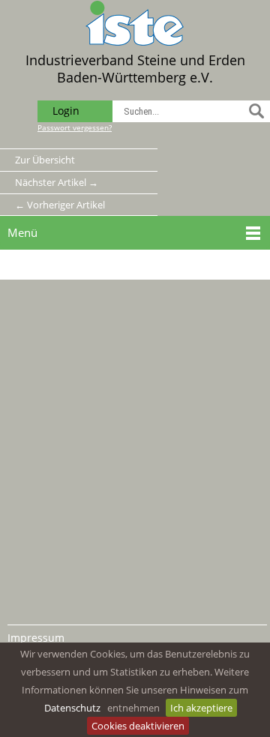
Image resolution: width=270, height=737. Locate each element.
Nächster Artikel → (56, 182)
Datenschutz (72, 708)
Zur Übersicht (45, 159)
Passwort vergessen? (75, 127)
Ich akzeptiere (201, 708)
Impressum (36, 638)
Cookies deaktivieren (138, 726)
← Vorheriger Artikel (60, 204)
